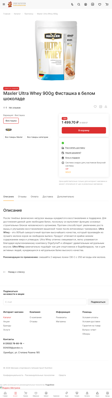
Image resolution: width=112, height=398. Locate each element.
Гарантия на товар (91, 325)
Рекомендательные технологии (39, 375)
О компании (36, 317)
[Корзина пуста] (106, 4)
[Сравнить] (100, 106)
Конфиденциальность (13, 375)
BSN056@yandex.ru (13, 347)
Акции (6, 321)
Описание (8, 196)
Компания (35, 312)
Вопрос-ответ (89, 329)
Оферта (62, 375)
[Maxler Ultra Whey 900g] (56, 51)
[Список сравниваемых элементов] (92, 4)
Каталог (7, 317)
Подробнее (49, 385)
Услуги (6, 329)
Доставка (48, 196)
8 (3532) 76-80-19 (12, 343)
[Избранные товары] (99, 4)
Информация (63, 312)
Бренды (7, 325)
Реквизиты (61, 317)
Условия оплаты (90, 317)
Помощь (87, 312)
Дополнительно (65, 196)
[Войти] (85, 4)
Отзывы (22, 196)
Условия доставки (91, 321)
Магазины (61, 321)
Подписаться (98, 302)
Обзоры (86, 334)
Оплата (34, 196)
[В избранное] (95, 106)
